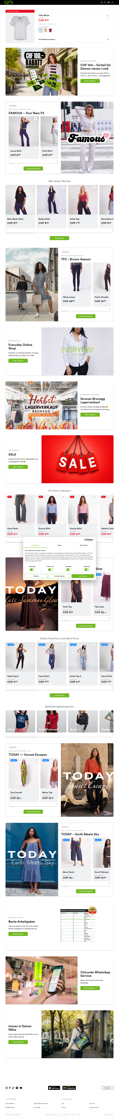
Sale (9, 497)
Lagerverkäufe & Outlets (41, 1103)
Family (78, 1114)
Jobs (63, 1103)
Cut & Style (37, 1107)
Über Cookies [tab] (84, 545)
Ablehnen (36, 576)
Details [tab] (60, 545)
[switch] (50, 569)
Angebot (98, 574)
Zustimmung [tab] (35, 545)
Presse (63, 1107)
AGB (73, 1114)
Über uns (92, 1103)
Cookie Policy (67, 1114)
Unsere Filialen (10, 1103)
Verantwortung (94, 1107)
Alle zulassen (83, 576)
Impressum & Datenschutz (53, 1114)
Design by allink (108, 1114)
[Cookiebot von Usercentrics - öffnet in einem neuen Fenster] (87, 540)
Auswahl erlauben (59, 576)
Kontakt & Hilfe (10, 1107)
